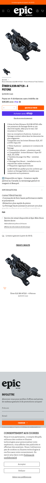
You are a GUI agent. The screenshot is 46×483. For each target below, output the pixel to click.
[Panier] (42, 11)
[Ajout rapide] (5, 288)
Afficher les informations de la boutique (17, 227)
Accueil (4, 80)
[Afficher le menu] (3, 11)
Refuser (21, 470)
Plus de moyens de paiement (23, 118)
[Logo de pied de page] (11, 384)
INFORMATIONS (9, 190)
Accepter (22, 464)
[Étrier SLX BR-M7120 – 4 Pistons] (23, 270)
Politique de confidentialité (30, 427)
